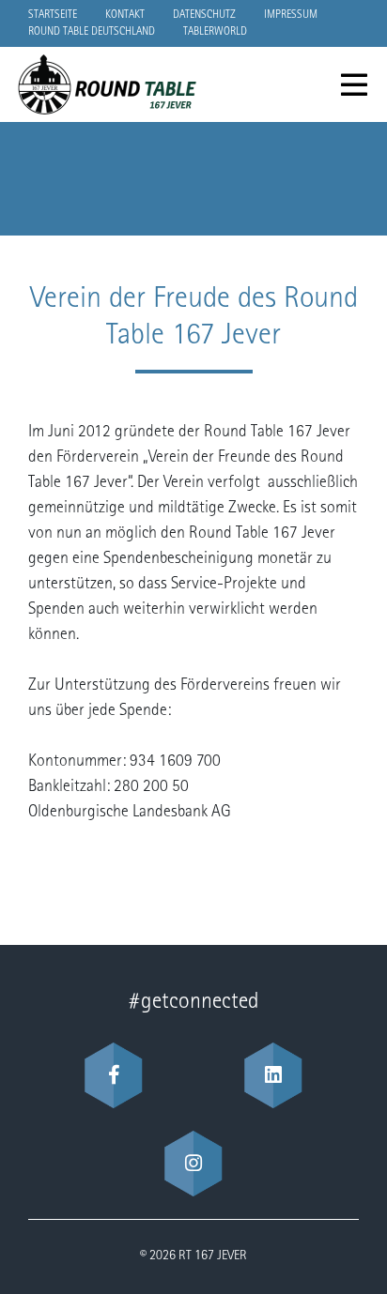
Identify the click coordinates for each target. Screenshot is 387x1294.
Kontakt (125, 15)
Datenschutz (204, 15)
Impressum (290, 15)
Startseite (52, 15)
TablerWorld (215, 32)
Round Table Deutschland (91, 32)
